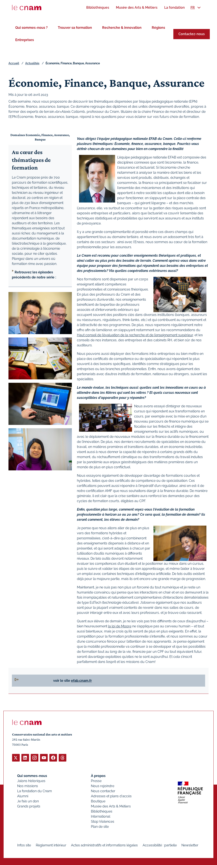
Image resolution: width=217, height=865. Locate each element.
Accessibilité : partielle (160, 845)
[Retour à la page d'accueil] (27, 8)
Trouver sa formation (75, 28)
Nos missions (27, 786)
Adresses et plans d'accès (111, 796)
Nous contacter (103, 791)
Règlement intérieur (51, 845)
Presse (96, 781)
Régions (158, 28)
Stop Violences (102, 822)
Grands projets (28, 806)
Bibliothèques (101, 811)
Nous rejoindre (102, 786)
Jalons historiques (31, 781)
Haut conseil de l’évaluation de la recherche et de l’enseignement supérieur (135, 335)
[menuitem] (97, 7)
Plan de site (100, 827)
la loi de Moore (119, 626)
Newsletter (189, 845)
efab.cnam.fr (81, 681)
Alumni (22, 796)
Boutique (98, 801)
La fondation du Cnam (34, 791)
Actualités (32, 63)
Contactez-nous (191, 34)
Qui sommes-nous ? (31, 28)
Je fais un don (28, 801)
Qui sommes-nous (32, 776)
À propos (98, 776)
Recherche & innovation (122, 28)
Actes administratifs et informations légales (104, 845)
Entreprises (24, 40)
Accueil (13, 63)
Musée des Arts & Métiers (111, 806)
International (100, 816)
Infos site (24, 845)
